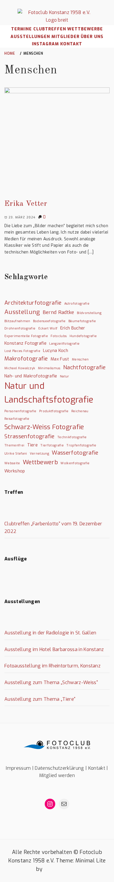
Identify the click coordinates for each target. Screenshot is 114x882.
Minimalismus (49, 368)
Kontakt (71, 44)
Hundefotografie (83, 336)
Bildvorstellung (89, 313)
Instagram (45, 44)
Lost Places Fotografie (22, 351)
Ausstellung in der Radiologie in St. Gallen (50, 633)
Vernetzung (39, 453)
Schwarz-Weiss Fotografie (44, 427)
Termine (21, 29)
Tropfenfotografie (81, 445)
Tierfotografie (51, 445)
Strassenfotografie (29, 436)
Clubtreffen (49, 29)
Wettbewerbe (85, 29)
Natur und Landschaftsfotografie (49, 392)
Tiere (32, 445)
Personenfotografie (20, 411)
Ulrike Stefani (15, 453)
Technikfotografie (72, 437)
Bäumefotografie (82, 321)
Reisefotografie (17, 419)
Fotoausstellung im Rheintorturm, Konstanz (52, 666)
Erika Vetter (25, 204)
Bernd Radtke (58, 312)
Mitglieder (65, 36)
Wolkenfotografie (75, 463)
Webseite (12, 463)
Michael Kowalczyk (19, 368)
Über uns (92, 36)
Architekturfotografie (33, 302)
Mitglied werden (57, 775)
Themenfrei (14, 445)
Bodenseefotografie (49, 321)
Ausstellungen (30, 36)
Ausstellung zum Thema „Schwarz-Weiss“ (51, 682)
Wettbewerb (40, 462)
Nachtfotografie (84, 367)
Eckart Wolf (48, 328)
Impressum (18, 768)
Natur (64, 376)
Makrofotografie (26, 358)
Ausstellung (22, 312)
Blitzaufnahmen (17, 321)
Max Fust (60, 359)
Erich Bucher (72, 328)
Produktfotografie (53, 411)
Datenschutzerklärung (59, 768)
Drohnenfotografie (19, 328)
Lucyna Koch (55, 350)
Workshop (14, 471)
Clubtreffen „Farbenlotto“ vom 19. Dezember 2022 (53, 527)
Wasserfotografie (75, 452)
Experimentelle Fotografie (26, 336)
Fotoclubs (59, 336)
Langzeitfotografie (64, 343)
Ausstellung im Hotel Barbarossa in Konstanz (54, 649)
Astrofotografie (76, 303)
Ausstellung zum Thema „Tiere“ (39, 699)
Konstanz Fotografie (25, 343)
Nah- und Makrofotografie (30, 376)
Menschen (80, 359)
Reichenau (80, 411)
